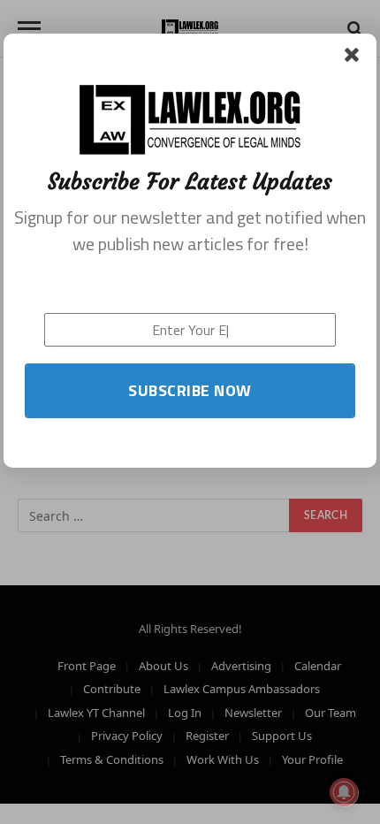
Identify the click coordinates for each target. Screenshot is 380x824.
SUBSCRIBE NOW (190, 390)
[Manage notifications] (344, 792)
